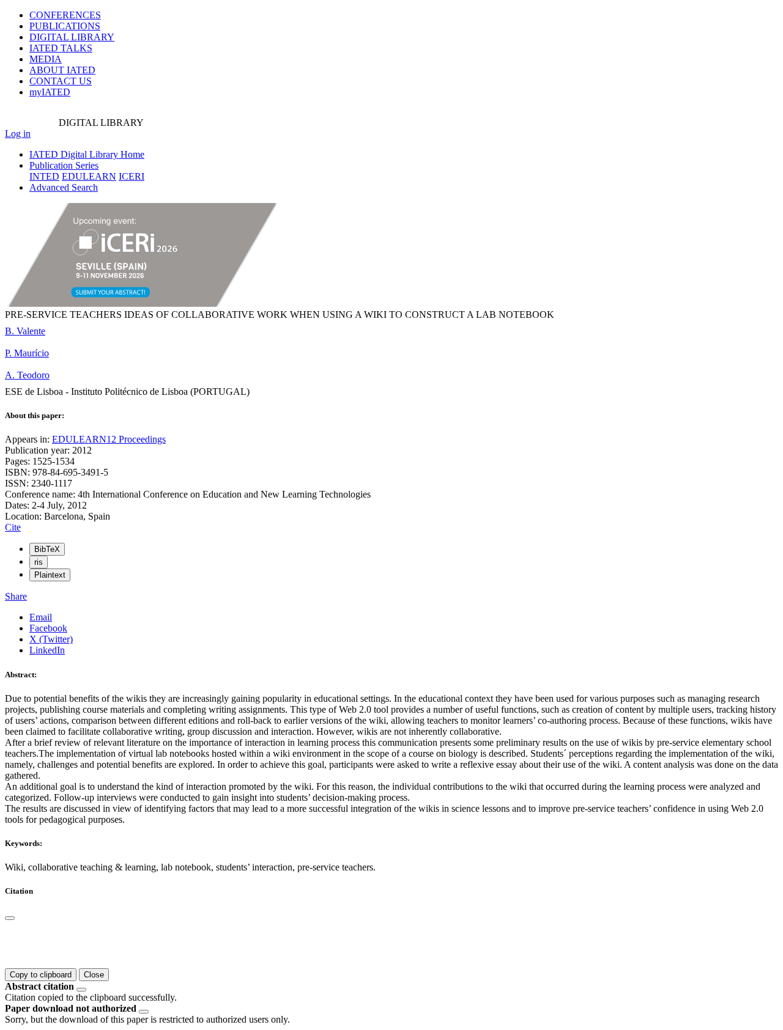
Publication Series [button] (63, 165)
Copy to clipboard (41, 974)
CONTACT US (60, 81)
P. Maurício (27, 353)
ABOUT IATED (62, 70)
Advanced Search (63, 187)
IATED (60, 48)
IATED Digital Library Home (86, 154)
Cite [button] (13, 527)
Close (94, 974)
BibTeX (47, 549)
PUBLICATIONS (64, 26)
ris (38, 562)
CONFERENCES (65, 15)
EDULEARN (89, 176)
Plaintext (49, 574)
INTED (44, 176)
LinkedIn (47, 650)
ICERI (131, 176)
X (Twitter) (51, 639)
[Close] (10, 918)
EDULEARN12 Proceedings (109, 439)
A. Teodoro (27, 375)
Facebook (48, 628)
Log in (18, 133)
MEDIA (45, 59)
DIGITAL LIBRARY (71, 37)
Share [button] (16, 596)
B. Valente (25, 331)
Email (40, 617)
